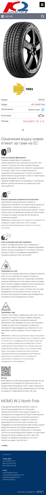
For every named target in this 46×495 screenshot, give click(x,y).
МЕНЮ (9, 16)
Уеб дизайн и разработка (26, 492)
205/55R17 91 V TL (34, 121)
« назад (4, 445)
